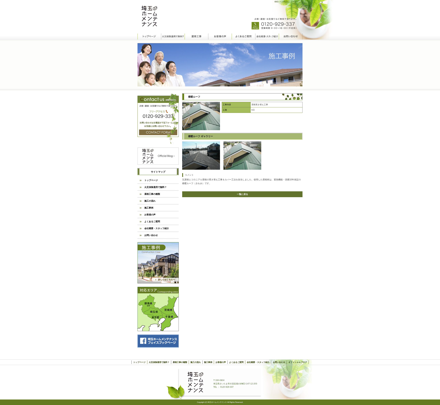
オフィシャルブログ (158, 156)
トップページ (149, 36)
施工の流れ (150, 201)
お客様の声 (220, 36)
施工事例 (148, 207)
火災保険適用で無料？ (173, 36)
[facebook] (158, 346)
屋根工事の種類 (196, 36)
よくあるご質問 (243, 36)
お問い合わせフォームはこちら (158, 118)
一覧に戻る (242, 194)
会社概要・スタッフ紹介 (267, 36)
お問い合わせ (290, 36)
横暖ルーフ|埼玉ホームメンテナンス (288, 2)
